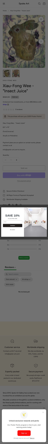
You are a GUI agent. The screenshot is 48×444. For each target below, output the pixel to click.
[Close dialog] (45, 209)
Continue (12, 225)
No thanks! (12, 229)
